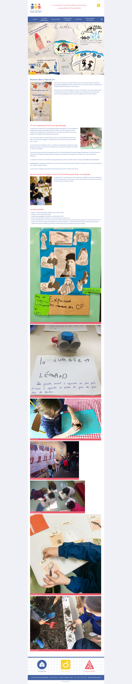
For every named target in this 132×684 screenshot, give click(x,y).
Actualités (78, 19)
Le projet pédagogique (44, 19)
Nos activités (56, 19)
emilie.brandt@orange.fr (94, 677)
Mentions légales (66, 681)
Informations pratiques (68, 19)
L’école (35, 19)
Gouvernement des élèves (90, 19)
